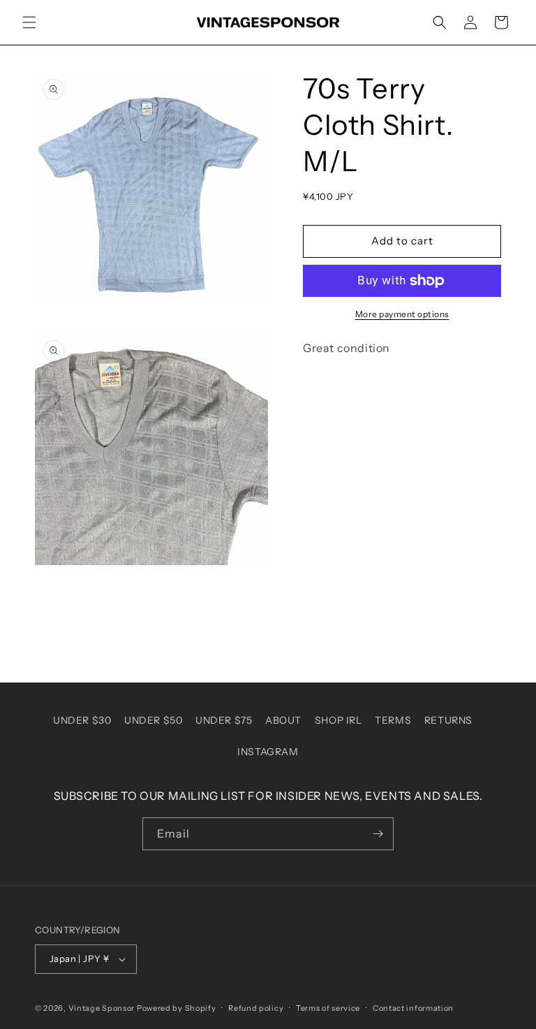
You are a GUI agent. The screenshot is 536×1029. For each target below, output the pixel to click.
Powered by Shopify (176, 1008)
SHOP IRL (338, 720)
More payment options (402, 314)
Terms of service (328, 1008)
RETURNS (448, 720)
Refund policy (255, 1008)
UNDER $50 (153, 720)
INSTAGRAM (267, 751)
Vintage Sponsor (101, 1008)
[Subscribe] (377, 833)
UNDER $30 (82, 720)
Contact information (413, 1008)
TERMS (393, 720)
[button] (29, 22)
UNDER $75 (223, 720)
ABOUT (283, 720)
